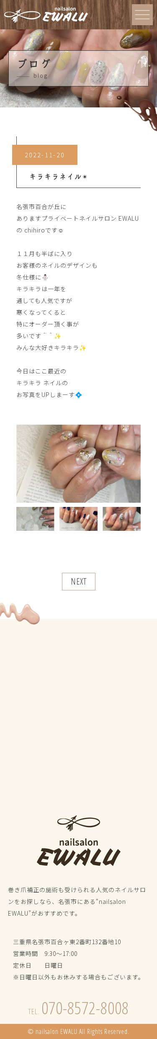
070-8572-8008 (78, 1007)
